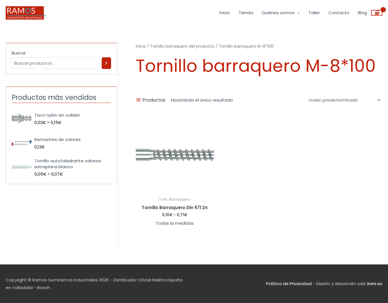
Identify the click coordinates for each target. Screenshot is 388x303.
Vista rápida (174, 189)
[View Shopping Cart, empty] (376, 13)
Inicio (141, 46)
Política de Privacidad (289, 284)
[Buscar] (106, 63)
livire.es (374, 284)
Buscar (19, 53)
